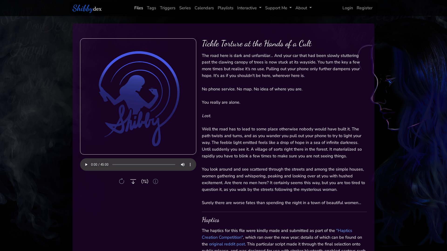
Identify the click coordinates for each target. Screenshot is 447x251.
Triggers (168, 8)
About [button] (301, 8)
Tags (151, 8)
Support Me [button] (276, 8)
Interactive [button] (247, 8)
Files (138, 8)
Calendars (204, 8)
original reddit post (227, 244)
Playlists (226, 8)
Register (364, 8)
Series (185, 8)
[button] (121, 181)
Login (347, 8)
